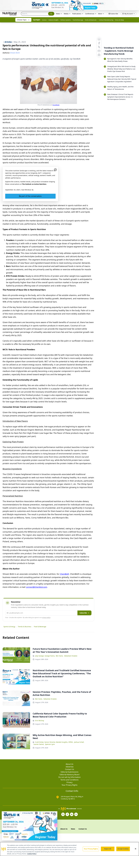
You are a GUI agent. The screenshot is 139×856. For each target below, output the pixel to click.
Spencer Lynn (50, 744)
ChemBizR (64, 574)
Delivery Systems (65, 20)
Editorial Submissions (69, 772)
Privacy (69, 782)
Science (44, 20)
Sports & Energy (9, 627)
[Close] (135, 848)
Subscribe (83, 613)
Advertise (69, 767)
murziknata (56, 105)
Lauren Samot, (39, 744)
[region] (69, 849)
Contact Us (69, 769)
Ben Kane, (59, 656)
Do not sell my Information (69, 777)
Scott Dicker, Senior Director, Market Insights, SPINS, (54, 742)
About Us (69, 764)
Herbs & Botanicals (91, 20)
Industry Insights (53, 20)
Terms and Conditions (69, 780)
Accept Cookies (123, 849)
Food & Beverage (78, 20)
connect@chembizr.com (36, 587)
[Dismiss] (55, 169)
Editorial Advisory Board (69, 774)
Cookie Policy (31, 854)
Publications (76, 14)
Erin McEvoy (39, 720)
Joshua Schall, (79, 742)
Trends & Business (24, 627)
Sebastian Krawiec (70, 656)
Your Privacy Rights (69, 785)
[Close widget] (54, 814)
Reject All (107, 849)
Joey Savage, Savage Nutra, (45, 656)
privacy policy (46, 617)
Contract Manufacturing (105, 20)
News (58, 14)
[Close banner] (136, 2)
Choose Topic (22, 20)
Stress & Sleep (119, 20)
